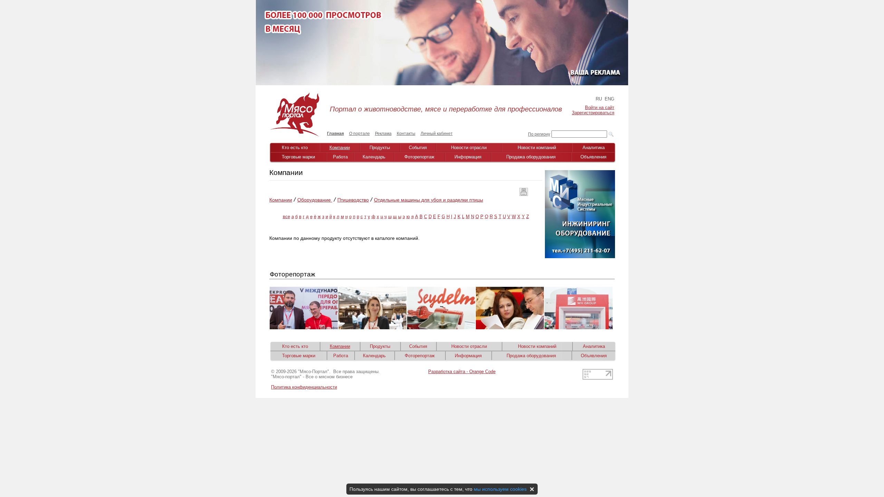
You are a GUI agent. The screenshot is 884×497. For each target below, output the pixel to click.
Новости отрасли (469, 147)
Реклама (383, 133)
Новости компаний (537, 147)
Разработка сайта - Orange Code (462, 371)
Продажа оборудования (531, 156)
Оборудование (314, 200)
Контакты (406, 133)
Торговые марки (298, 156)
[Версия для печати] (523, 194)
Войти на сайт (599, 107)
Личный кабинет (437, 133)
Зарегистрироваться (593, 112)
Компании (339, 147)
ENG (609, 98)
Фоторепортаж (419, 156)
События (418, 147)
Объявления (593, 156)
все (286, 216)
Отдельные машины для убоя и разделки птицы (428, 200)
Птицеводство (353, 200)
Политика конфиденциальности (304, 387)
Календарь (374, 156)
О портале (359, 133)
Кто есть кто (295, 147)
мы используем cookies (500, 489)
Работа (340, 156)
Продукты (379, 147)
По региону (539, 134)
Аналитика (594, 147)
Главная (335, 133)
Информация (467, 156)
